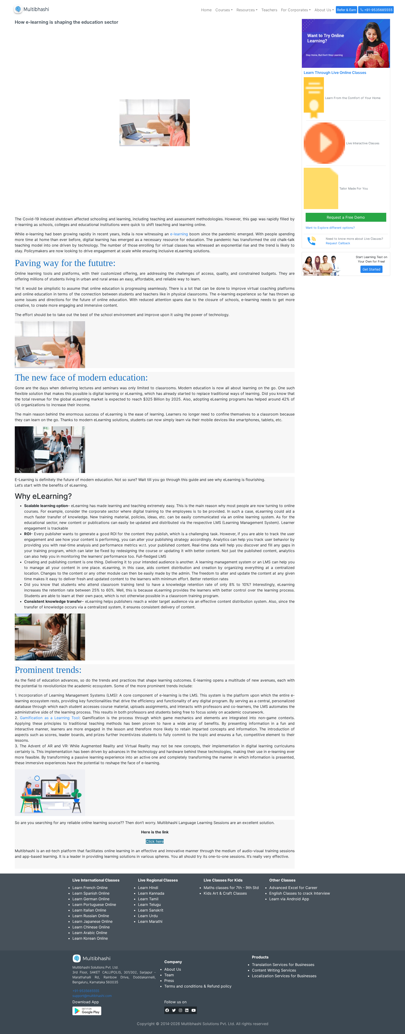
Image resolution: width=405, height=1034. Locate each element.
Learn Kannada (151, 893)
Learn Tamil (148, 899)
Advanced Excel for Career (293, 887)
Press (169, 980)
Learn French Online (90, 887)
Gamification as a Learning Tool (49, 717)
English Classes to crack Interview (299, 893)
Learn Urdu (148, 915)
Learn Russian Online (90, 915)
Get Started (371, 269)
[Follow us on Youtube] (194, 1010)
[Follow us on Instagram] (180, 1010)
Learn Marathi (150, 921)
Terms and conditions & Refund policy (198, 986)
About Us (172, 969)
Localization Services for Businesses (284, 975)
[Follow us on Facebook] (167, 1010)
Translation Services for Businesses (283, 964)
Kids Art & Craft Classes (225, 893)
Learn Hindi (148, 887)
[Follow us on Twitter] (174, 1010)
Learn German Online (90, 899)
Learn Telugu (149, 904)
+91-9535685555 (85, 991)
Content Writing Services (274, 970)
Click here (155, 841)
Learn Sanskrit (150, 910)
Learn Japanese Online (92, 921)
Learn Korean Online (90, 938)
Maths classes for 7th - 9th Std (231, 887)
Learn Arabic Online (89, 932)
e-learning (179, 234)
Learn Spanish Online (90, 893)
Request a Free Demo (346, 217)
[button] (224, 10)
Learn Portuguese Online (94, 904)
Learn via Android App (289, 899)
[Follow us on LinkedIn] (186, 1010)
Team (169, 975)
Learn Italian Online (89, 910)
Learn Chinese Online (91, 927)
